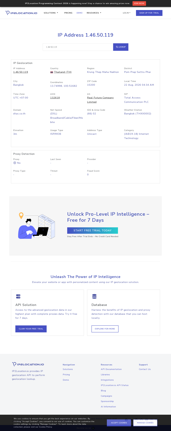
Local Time (130, 81)
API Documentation (111, 369)
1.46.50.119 (20, 72)
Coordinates (56, 82)
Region (90, 68)
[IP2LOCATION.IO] (21, 12)
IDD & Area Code (96, 110)
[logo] (28, 364)
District (128, 68)
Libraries (105, 374)
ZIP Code (92, 81)
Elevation (18, 130)
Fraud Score (93, 170)
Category (129, 130)
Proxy (16, 159)
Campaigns (106, 396)
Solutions (68, 369)
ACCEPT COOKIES (119, 423)
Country (54, 68)
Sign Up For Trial (149, 13)
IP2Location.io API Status (115, 385)
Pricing (68, 13)
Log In (126, 13)
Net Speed (56, 110)
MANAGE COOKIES (145, 423)
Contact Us (145, 369)
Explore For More (105, 329)
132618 (55, 97)
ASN (52, 94)
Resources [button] (93, 13)
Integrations (107, 379)
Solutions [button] (50, 13)
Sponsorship (107, 401)
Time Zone (19, 94)
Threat (54, 170)
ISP (126, 94)
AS (88, 94)
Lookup (122, 47)
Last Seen (55, 159)
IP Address (19, 68)
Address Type (94, 130)
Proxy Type (19, 170)
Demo (80, 13)
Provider (91, 159)
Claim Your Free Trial (31, 329)
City (15, 81)
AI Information (108, 406)
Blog (103, 390)
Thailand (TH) (63, 72)
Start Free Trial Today (93, 230)
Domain (17, 110)
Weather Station (133, 110)
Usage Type (56, 130)
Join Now (139, 3)
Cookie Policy (45, 427)
